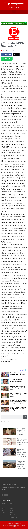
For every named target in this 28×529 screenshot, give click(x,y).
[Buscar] (25, 417)
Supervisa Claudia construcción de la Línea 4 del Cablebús (21, 452)
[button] (14, 11)
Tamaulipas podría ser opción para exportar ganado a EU (21, 464)
